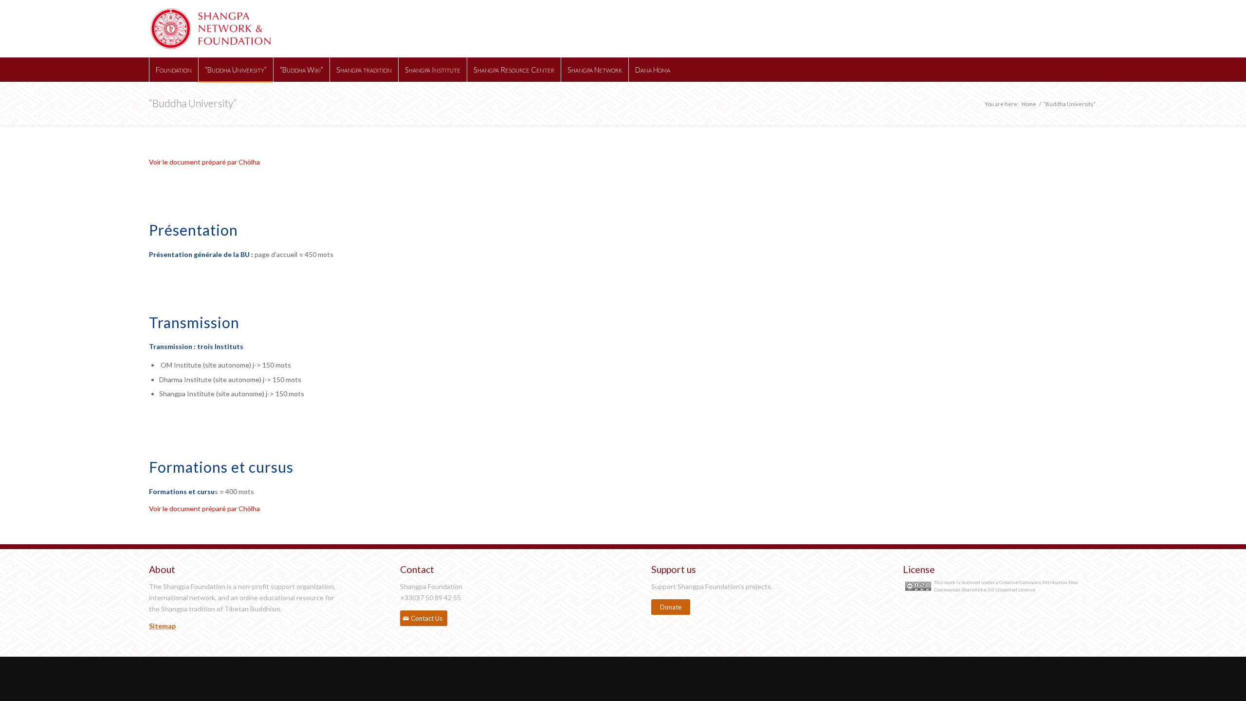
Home (1029, 104)
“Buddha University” (193, 103)
